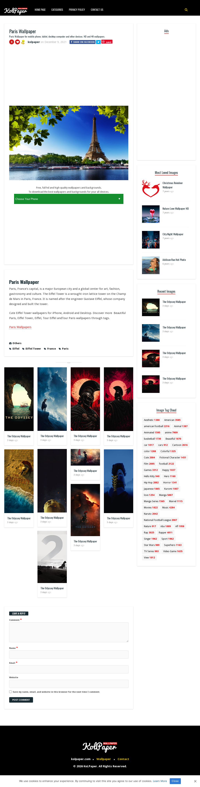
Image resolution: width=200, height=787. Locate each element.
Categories (57, 10)
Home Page (40, 10)
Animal (181, 426)
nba (166, 526)
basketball (152, 438)
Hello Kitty (151, 476)
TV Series (151, 551)
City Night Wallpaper (172, 234)
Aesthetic (152, 420)
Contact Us (97, 10)
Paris (65, 348)
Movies (151, 507)
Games (151, 470)
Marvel (175, 501)
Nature (150, 526)
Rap (149, 532)
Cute (149, 457)
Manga (166, 495)
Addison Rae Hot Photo (174, 260)
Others (16, 343)
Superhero (172, 545)
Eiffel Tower (33, 348)
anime (171, 432)
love (149, 495)
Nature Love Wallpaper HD (175, 208)
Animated (152, 432)
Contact (123, 759)
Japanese (152, 488)
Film (149, 463)
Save (109, 42)
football (166, 463)
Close (175, 781)
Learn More (160, 781)
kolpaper (34, 42)
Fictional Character (173, 457)
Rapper (165, 532)
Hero (169, 476)
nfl (179, 526)
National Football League (160, 520)
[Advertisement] (68, 76)
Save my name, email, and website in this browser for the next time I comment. (56, 692)
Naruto (151, 513)
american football (156, 426)
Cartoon (180, 445)
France (51, 348)
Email (13, 662)
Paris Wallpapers (20, 327)
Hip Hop (151, 482)
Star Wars (151, 545)
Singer (150, 538)
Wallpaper (103, 759)
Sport (168, 538)
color (150, 451)
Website (13, 677)
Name (13, 648)
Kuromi (171, 488)
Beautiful (173, 438)
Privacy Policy (77, 10)
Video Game (172, 551)
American (172, 420)
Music (168, 507)
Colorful (168, 451)
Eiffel (15, 348)
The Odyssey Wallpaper (19, 436)
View (149, 557)
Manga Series (154, 501)
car (149, 445)
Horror (170, 482)
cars (163, 445)
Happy (168, 470)
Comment (15, 620)
